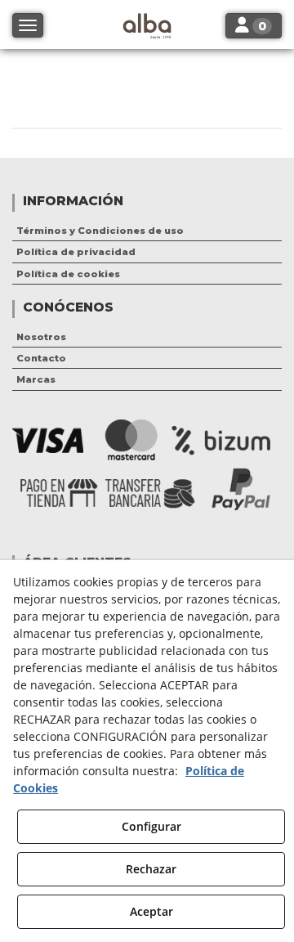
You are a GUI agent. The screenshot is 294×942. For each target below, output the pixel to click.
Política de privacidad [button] (76, 252)
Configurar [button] (151, 826)
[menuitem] (147, 230)
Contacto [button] (41, 358)
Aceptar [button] (151, 911)
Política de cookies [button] (68, 274)
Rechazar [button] (151, 869)
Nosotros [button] (41, 337)
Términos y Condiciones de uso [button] (100, 230)
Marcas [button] (36, 379)
